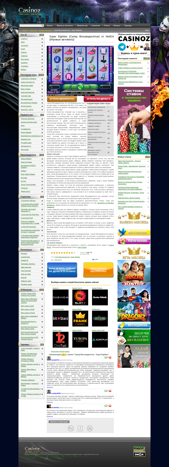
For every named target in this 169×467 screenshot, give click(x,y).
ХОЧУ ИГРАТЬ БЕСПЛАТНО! (98, 270)
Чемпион (24, 56)
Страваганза (25, 129)
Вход (147, 30)
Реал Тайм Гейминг (28, 174)
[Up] (106, 357)
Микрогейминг (26, 159)
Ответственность (40, 457)
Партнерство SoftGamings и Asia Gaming (130, 83)
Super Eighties (75, 257)
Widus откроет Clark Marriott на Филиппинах (129, 63)
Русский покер (26, 143)
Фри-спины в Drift (27, 306)
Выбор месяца (30, 456)
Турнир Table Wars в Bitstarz (28, 370)
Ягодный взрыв (26, 99)
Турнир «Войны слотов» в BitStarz (30, 376)
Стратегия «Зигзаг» (28, 201)
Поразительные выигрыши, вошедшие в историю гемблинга (130, 188)
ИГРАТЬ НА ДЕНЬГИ (98, 99)
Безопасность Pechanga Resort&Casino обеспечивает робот (131, 72)
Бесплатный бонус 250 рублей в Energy (29, 338)
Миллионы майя (27, 86)
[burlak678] (49, 360)
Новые (59, 456)
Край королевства (27, 92)
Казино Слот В (77, 288)
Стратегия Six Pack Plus (30, 215)
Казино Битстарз (58, 309)
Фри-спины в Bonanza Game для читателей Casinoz (29, 300)
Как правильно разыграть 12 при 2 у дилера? (30, 231)
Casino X (24, 39)
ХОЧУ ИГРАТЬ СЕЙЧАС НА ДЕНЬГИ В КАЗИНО (62, 270)
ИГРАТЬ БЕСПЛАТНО (62, 99)
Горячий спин (26, 96)
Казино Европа (77, 330)
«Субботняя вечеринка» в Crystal (30, 390)
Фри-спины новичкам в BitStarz (29, 317)
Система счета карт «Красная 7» (28, 210)
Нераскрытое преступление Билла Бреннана (131, 202)
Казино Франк (76, 309)
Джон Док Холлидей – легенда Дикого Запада (129, 162)
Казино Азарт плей (98, 330)
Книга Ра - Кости (27, 110)
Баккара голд (26, 139)
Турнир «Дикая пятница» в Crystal (31, 395)
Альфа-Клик (25, 257)
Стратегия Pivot (27, 218)
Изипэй (23, 278)
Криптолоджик (26, 162)
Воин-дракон (25, 89)
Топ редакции (41, 456)
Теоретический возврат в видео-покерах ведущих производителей (30, 242)
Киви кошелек (26, 267)
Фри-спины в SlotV (28, 309)
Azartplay (24, 63)
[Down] (110, 357)
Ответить (50, 387)
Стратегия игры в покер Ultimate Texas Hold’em (30, 205)
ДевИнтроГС (25, 191)
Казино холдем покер (29, 122)
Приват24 (24, 260)
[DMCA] (139, 456)
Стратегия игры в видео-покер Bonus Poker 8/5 (30, 236)
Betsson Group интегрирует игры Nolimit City (130, 77)
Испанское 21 (26, 146)
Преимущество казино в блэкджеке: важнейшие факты (131, 178)
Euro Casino (82, 247)
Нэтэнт (23, 181)
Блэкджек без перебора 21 (31, 136)
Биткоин (24, 253)
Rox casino (25, 59)
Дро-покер (25, 150)
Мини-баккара (26, 132)
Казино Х (56, 288)
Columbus (24, 66)
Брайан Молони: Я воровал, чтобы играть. (131, 193)
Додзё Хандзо (26, 106)
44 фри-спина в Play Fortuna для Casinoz (28, 294)
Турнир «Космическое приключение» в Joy (29, 354)
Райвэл (23, 171)
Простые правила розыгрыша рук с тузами (30, 222)
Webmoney (51, 456)
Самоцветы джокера (28, 79)
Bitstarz (23, 70)
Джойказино (96, 309)
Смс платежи (26, 271)
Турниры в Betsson (28, 380)
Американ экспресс (28, 264)
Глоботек (24, 188)
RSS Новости (53, 457)
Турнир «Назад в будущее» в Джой (27, 360)
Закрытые (79, 456)
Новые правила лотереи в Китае (130, 68)
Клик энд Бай (26, 274)
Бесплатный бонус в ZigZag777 (28, 322)
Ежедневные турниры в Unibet (30, 384)
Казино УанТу (57, 330)
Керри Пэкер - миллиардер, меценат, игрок (132, 167)
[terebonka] (49, 407)
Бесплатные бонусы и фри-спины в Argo (29, 328)
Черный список (69, 456)
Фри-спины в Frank (28, 313)
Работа (62, 457)
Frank (23, 49)
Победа (24, 52)
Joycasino (24, 45)
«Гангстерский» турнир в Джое (30, 349)
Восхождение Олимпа (29, 103)
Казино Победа (97, 288)
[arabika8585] (49, 393)
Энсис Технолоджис (28, 185)
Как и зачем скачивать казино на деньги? (130, 207)
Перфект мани (26, 284)
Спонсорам (29, 457)
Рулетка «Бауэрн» (28, 119)
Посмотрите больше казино (60, 351)
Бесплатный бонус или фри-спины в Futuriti (29, 333)
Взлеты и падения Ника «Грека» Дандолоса (130, 183)
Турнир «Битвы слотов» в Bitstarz (30, 365)
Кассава (24, 178)
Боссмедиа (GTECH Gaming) (28, 166)
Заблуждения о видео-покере (129, 198)
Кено (23, 126)
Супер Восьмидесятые (62, 257)
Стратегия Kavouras (28, 227)
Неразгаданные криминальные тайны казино (130, 172)
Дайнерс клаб (26, 281)
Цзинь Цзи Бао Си (28, 82)
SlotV (23, 42)
